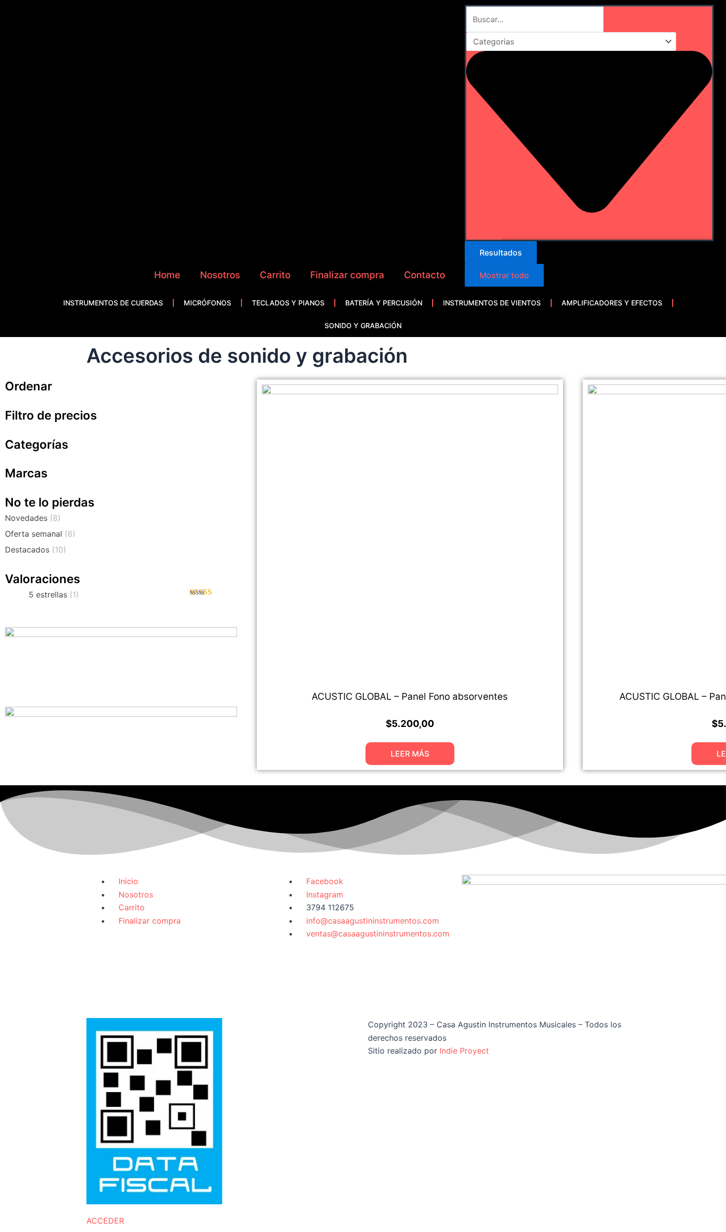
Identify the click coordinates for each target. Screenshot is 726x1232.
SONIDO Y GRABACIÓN (363, 325)
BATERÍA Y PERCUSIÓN (383, 302)
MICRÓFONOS (207, 302)
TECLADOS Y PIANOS (288, 302)
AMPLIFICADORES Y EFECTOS (612, 302)
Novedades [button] (33, 518)
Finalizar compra (347, 275)
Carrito (275, 275)
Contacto (424, 275)
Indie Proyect (464, 1051)
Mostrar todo (504, 275)
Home (167, 275)
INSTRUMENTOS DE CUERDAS (113, 302)
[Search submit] (484, 228)
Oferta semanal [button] (40, 534)
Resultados (501, 252)
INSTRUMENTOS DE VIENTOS (492, 302)
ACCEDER (105, 1221)
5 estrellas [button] (54, 594)
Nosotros (220, 275)
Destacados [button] (35, 549)
